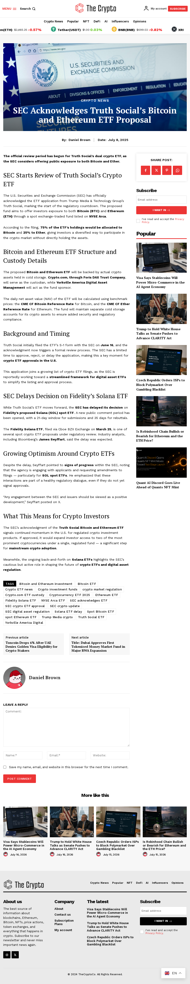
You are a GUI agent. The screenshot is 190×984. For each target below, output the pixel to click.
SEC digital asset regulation (27, 611)
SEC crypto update (65, 606)
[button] (28, 8)
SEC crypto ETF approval (25, 606)
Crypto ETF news (19, 589)
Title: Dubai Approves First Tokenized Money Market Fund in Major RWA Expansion (98, 646)
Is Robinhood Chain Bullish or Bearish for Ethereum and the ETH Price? (160, 436)
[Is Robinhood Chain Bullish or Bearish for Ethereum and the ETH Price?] (161, 411)
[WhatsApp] (177, 170)
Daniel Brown (79, 140)
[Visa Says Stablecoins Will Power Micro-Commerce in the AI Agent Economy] (161, 258)
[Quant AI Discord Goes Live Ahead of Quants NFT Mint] (161, 462)
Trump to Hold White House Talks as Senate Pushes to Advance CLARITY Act (158, 333)
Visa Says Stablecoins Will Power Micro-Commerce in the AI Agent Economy (160, 282)
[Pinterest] (166, 170)
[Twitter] (156, 170)
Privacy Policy (154, 933)
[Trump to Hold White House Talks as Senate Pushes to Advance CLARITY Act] (161, 309)
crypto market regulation (102, 589)
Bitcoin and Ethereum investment (46, 584)
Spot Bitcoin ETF (100, 611)
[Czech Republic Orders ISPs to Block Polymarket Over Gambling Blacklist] (161, 360)
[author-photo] (6, 854)
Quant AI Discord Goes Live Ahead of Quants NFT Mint (158, 484)
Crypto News (95, 100)
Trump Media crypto (57, 617)
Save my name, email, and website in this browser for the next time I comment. (68, 767)
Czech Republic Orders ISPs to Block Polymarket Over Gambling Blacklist (160, 384)
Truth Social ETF (91, 617)
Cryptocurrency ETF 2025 (69, 595)
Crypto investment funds (58, 589)
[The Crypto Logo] (96, 8)
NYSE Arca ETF (53, 600)
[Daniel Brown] (14, 678)
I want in (159, 210)
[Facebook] (145, 170)
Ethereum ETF (106, 595)
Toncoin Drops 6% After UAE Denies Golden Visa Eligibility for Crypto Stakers (31, 646)
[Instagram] (6, 954)
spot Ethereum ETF (21, 617)
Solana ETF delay (68, 611)
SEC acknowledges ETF (88, 600)
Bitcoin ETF (87, 584)
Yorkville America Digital (24, 622)
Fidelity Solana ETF (20, 600)
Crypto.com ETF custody (24, 595)
